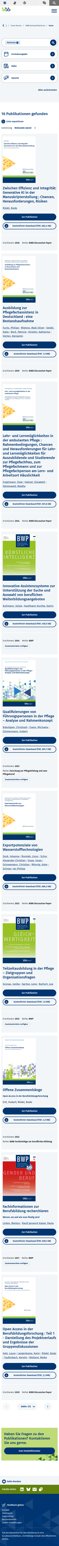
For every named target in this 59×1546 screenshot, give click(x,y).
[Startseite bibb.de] (6, 9)
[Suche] (54, 3)
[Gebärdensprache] (15, 3)
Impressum (7, 1513)
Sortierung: (6, 128)
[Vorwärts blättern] (47, 1406)
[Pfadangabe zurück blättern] (4, 25)
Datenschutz (8, 1516)
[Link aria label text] (53, 42)
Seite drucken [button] (14, 1481)
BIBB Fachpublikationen (35, 26)
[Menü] (54, 11)
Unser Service (16, 26)
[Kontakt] (44, 3)
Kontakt (5, 1510)
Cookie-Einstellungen (12, 1522)
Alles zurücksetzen (47, 90)
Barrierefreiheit (9, 1519)
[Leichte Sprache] (25, 3)
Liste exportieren (14, 121)
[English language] (5, 3)
